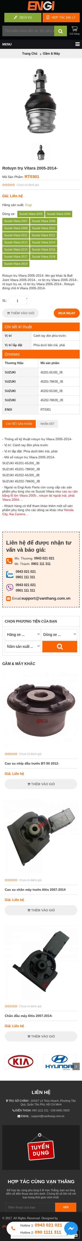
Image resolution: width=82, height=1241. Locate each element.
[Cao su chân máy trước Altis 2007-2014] (41, 873)
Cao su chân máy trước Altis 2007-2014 (35, 889)
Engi (28, 205)
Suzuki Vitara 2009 (16, 228)
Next (76, 1066)
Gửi (65, 1207)
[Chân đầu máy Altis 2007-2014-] (41, 999)
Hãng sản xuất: (13, 205)
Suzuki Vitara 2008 (43, 221)
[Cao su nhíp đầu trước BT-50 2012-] (41, 746)
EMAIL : (26, 1116)
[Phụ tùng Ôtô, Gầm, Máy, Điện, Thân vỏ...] (41, 9)
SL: (4, 300)
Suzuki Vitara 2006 (58, 214)
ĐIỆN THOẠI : (23, 1110)
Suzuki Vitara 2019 (16, 263)
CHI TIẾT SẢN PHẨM (19, 424)
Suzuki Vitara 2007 (16, 221)
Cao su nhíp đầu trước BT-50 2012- (32, 763)
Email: (16, 598)
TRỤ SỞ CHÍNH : (19, 1100)
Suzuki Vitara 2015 (16, 249)
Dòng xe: (8, 214)
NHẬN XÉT (47, 424)
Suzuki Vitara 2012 (43, 235)
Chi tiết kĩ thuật (18, 327)
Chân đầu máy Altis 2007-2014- (29, 1016)
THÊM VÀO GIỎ (22, 313)
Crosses (12, 354)
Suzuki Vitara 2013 (16, 242)
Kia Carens (17, 514)
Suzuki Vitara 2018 (43, 256)
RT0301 (32, 176)
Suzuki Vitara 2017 (16, 256)
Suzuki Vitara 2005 (31, 214)
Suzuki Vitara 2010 (43, 228)
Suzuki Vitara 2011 (15, 235)
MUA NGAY (66, 313)
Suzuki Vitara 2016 (43, 249)
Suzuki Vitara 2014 (43, 242)
